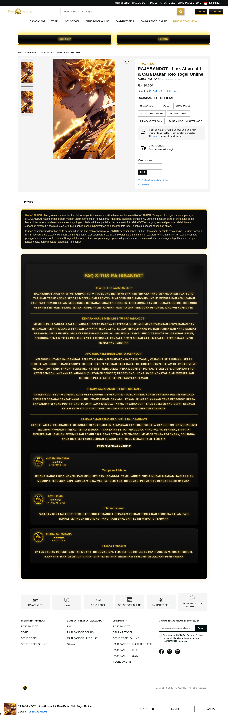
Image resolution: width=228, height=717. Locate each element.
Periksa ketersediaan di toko (155, 180)
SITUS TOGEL (167, 3)
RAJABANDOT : (34, 215)
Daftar (216, 11)
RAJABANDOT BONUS (80, 632)
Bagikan (145, 184)
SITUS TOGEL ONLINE (189, 3)
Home (20, 52)
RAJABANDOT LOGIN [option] (151, 121)
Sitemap (71, 644)
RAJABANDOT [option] (147, 105)
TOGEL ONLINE (122, 662)
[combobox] (122, 11)
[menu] (114, 21)
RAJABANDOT (139, 3)
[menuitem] (37, 21)
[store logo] (20, 11)
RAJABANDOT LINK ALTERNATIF (132, 644)
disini (154, 136)
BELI (142, 172)
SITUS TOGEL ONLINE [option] (151, 113)
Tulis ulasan (172, 91)
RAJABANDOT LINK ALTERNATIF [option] (185, 121)
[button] (27, 73)
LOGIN (163, 39)
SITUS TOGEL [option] (183, 105)
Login (201, 11)
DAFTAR (64, 39)
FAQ (69, 626)
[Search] (180, 11)
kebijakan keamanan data (186, 638)
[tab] (28, 202)
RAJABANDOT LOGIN (125, 656)
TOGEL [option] (165, 105)
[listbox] (171, 114)
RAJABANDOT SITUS (125, 650)
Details (28, 202)
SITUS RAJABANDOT (36, 711)
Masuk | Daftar (122, 3)
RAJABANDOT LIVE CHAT (82, 638)
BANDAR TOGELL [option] (179, 113)
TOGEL (153, 3)
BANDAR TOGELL (161, 605)
